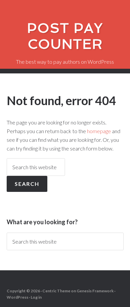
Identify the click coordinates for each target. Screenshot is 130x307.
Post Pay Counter (65, 36)
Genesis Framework (95, 290)
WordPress (17, 297)
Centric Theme (56, 290)
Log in (36, 297)
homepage (99, 131)
